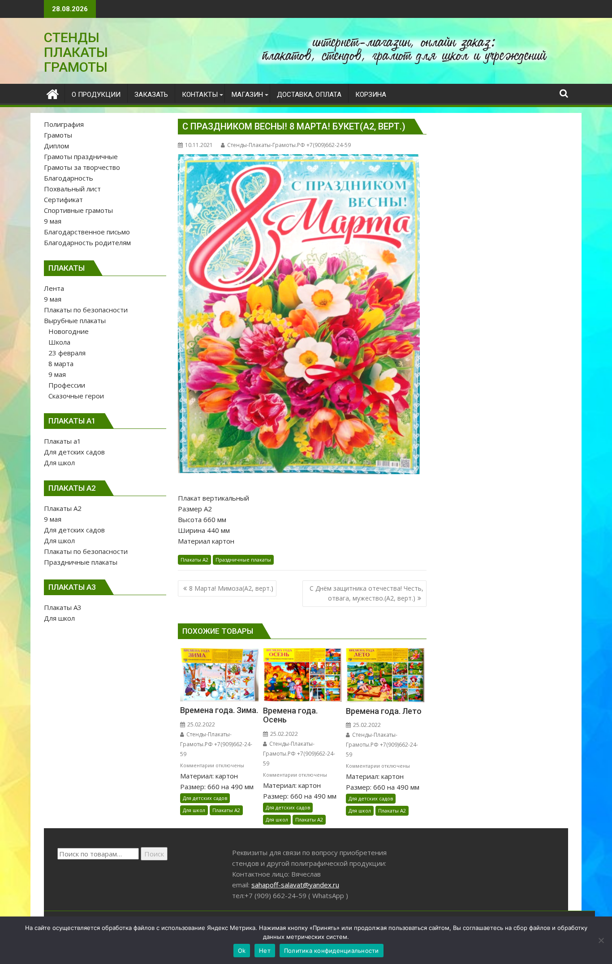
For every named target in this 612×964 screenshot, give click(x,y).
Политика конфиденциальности (331, 950)
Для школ (194, 810)
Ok (242, 950)
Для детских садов (205, 798)
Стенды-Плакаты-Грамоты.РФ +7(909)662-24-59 (289, 145)
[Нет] (600, 940)
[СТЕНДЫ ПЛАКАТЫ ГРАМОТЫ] (53, 93)
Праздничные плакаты (243, 559)
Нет (265, 950)
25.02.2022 (200, 724)
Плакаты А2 (194, 559)
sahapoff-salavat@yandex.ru (295, 884)
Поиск (154, 853)
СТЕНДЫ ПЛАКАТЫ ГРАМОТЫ (76, 52)
